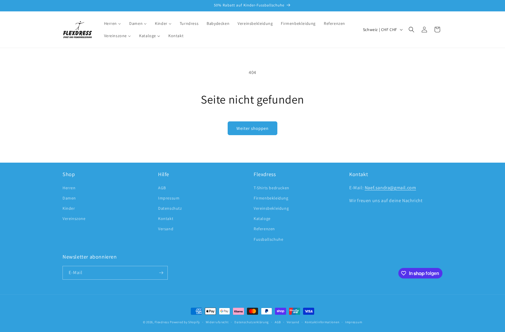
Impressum (168, 198)
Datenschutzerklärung (251, 322)
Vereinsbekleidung (271, 208)
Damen (69, 198)
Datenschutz (170, 208)
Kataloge (262, 218)
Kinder (69, 208)
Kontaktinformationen (322, 322)
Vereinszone (74, 218)
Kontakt (165, 218)
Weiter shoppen (252, 128)
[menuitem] (112, 23)
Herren (69, 187)
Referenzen (264, 228)
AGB (162, 187)
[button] (411, 29)
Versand (165, 228)
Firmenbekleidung (271, 198)
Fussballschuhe (268, 239)
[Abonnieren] (161, 273)
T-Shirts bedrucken (271, 187)
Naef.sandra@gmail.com (390, 188)
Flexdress (162, 322)
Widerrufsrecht (217, 322)
